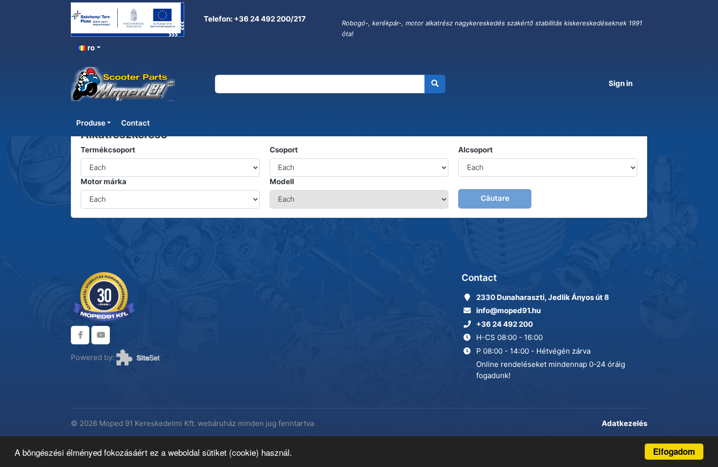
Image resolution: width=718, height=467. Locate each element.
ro (90, 47)
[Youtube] (100, 335)
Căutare (495, 198)
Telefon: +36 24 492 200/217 (254, 18)
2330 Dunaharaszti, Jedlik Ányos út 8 (542, 297)
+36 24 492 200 (504, 324)
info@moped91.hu (508, 310)
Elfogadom (674, 451)
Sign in (621, 83)
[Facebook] (80, 335)
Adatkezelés (624, 423)
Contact (135, 122)
